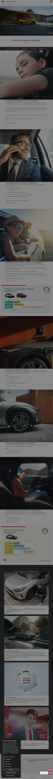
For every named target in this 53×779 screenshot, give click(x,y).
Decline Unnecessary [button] (11, 772)
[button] (11, 775)
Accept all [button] (11, 769)
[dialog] (11, 758)
